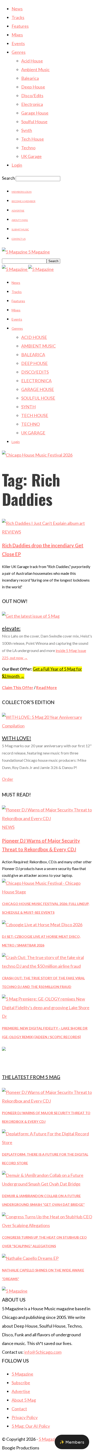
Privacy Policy (25, 1417)
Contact (19, 1408)
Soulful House (34, 121)
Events (18, 43)
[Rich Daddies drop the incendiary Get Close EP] (43, 523)
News (17, 8)
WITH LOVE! (16, 738)
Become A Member (23, 201)
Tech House (32, 139)
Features (20, 26)
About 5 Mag (20, 220)
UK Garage (31, 156)
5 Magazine (22, 1374)
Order (7, 779)
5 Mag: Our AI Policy (31, 1426)
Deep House (33, 86)
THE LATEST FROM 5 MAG (31, 1077)
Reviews (11, 532)
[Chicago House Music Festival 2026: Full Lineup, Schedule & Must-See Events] (47, 891)
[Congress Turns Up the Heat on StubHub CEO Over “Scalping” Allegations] (47, 1225)
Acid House (32, 60)
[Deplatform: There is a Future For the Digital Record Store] (47, 1142)
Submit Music (20, 229)
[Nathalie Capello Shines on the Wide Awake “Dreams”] (30, 1258)
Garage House (34, 113)
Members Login (22, 191)
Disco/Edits (32, 95)
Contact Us (19, 238)
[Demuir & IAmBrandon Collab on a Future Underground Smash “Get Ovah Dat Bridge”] (47, 1184)
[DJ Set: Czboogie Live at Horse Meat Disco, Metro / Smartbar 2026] (42, 924)
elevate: (11, 628)
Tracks (18, 17)
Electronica (32, 104)
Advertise (18, 210)
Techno (28, 147)
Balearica (30, 78)
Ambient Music (35, 69)
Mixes (17, 34)
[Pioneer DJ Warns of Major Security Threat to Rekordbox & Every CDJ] (47, 818)
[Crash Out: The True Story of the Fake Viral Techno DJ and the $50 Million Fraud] (47, 966)
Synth (26, 130)
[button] (72, 1442)
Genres (19, 52)
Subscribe (21, 1382)
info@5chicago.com (42, 1352)
